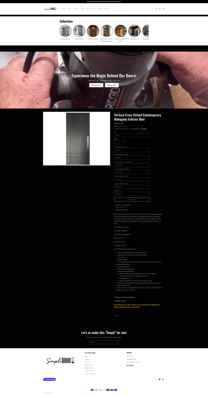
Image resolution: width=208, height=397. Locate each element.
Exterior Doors (96, 85)
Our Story (87, 362)
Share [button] (117, 315)
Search (86, 356)
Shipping (116, 125)
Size (115, 131)
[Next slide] (146, 21)
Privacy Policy (88, 370)
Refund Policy (88, 365)
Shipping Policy (89, 368)
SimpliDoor (49, 392)
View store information (121, 209)
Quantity (116, 139)
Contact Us (87, 359)
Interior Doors (112, 85)
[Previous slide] (141, 21)
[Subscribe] (117, 342)
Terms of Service (89, 373)
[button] (69, 9)
